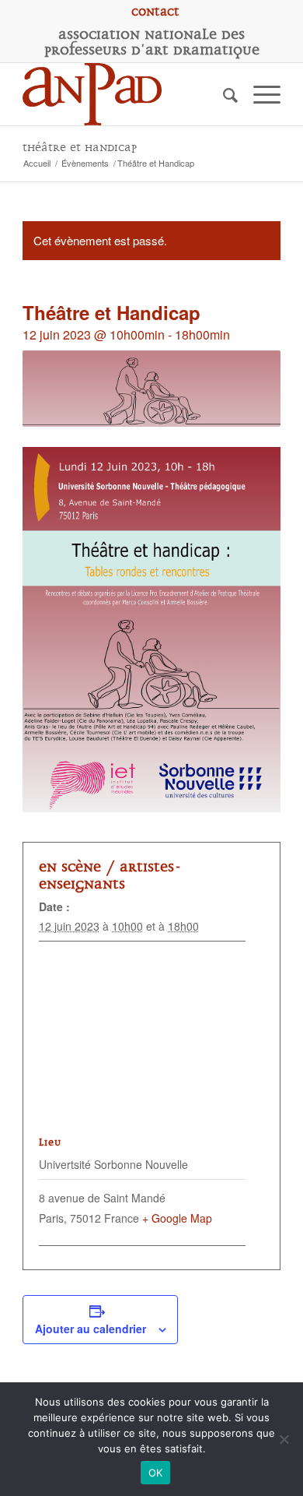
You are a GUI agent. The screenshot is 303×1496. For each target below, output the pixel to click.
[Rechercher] (222, 94)
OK (155, 1472)
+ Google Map (177, 1218)
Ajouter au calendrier (90, 1328)
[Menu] (259, 94)
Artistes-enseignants (110, 875)
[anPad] (125, 94)
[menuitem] (155, 12)
